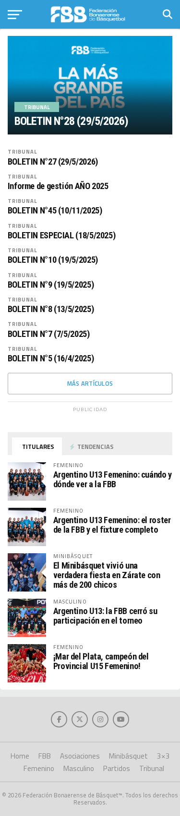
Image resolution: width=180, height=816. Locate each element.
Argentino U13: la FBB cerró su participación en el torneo (105, 616)
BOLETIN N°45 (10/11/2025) (55, 210)
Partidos (116, 768)
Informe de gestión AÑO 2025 (58, 186)
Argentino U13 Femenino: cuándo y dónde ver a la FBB (112, 479)
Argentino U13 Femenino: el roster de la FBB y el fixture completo (112, 525)
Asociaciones (80, 755)
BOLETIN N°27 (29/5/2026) (53, 162)
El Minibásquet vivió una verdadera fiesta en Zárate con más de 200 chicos (106, 575)
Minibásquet (128, 755)
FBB (44, 755)
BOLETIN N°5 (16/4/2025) (51, 358)
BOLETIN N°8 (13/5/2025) (51, 309)
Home (20, 755)
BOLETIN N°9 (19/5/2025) (51, 285)
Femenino (39, 768)
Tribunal (22, 151)
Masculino (78, 768)
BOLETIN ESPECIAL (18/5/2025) (62, 235)
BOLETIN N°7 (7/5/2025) (49, 334)
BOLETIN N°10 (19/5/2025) (53, 260)
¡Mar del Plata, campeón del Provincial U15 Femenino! (101, 661)
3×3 (163, 755)
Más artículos (90, 383)
